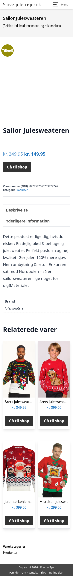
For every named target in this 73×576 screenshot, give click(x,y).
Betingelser (56, 572)
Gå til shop (17, 167)
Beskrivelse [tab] (17, 210)
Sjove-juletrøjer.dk (22, 5)
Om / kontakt (30, 572)
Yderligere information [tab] (28, 221)
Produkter (22, 190)
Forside (14, 572)
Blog (43, 572)
